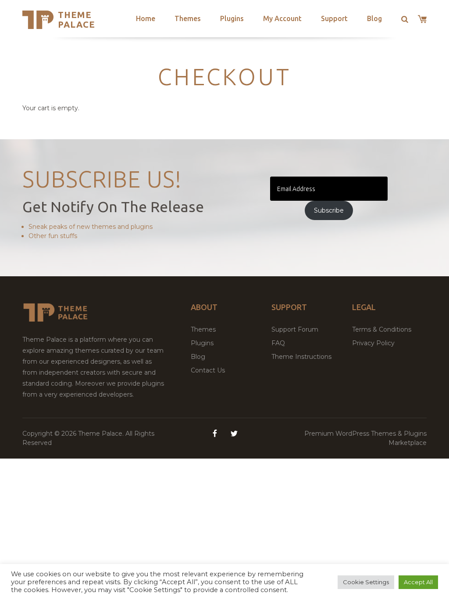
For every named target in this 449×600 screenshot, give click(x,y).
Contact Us (208, 370)
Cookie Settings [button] (366, 582)
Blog (374, 18)
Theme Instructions (301, 357)
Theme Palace (76, 19)
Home (145, 18)
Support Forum (294, 329)
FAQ (278, 343)
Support (334, 18)
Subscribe (329, 210)
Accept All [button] (418, 582)
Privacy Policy (373, 343)
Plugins (232, 18)
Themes (188, 18)
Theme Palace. (101, 433)
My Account (282, 18)
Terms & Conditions (381, 329)
